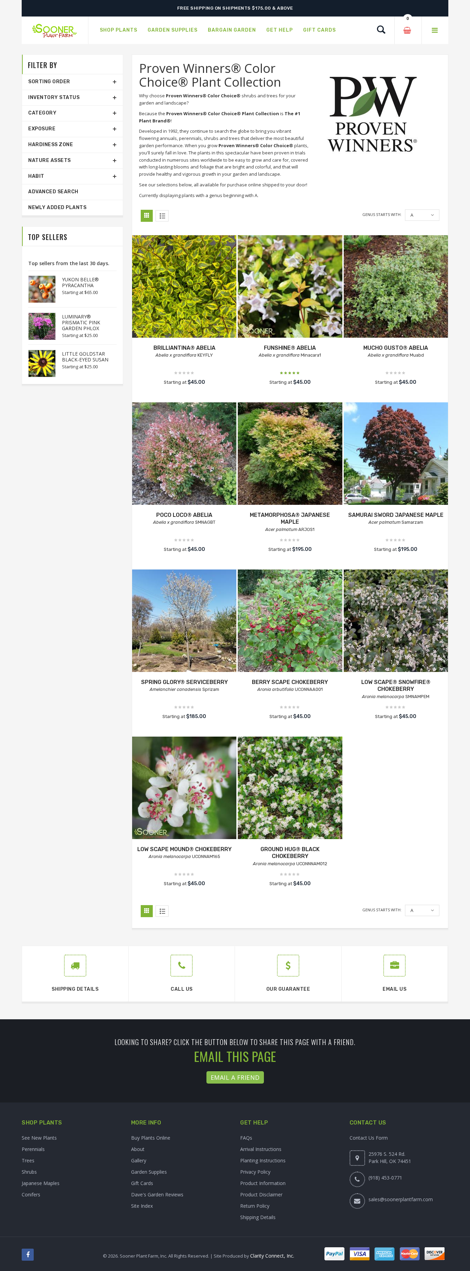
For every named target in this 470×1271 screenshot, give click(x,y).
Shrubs (29, 1172)
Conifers (31, 1194)
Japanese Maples (41, 1183)
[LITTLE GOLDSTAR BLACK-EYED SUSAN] (38, 363)
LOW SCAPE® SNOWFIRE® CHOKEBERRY (395, 686)
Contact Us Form (369, 1137)
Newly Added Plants (57, 207)
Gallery (138, 1160)
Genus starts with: (382, 214)
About (138, 1149)
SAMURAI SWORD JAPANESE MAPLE (396, 515)
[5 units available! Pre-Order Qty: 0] (290, 287)
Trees (28, 1160)
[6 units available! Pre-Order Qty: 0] (290, 454)
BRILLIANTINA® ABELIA (184, 348)
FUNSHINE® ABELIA (290, 348)
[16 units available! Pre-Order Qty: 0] (184, 287)
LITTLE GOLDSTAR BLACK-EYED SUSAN (85, 356)
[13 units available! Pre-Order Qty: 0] (184, 454)
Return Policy (254, 1206)
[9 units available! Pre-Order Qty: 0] (396, 454)
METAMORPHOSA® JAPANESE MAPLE (290, 518)
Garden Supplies (149, 1172)
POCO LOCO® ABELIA (184, 515)
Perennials (33, 1149)
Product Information (263, 1183)
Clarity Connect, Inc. (272, 1255)
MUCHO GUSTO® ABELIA (395, 348)
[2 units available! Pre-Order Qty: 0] (184, 621)
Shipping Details (258, 1217)
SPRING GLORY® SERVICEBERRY (184, 682)
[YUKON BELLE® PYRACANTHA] (38, 289)
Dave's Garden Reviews (157, 1194)
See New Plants (39, 1137)
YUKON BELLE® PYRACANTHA (80, 282)
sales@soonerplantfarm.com (400, 1199)
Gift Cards (142, 1183)
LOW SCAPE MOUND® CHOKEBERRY (184, 849)
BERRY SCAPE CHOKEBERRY (290, 682)
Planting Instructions (263, 1160)
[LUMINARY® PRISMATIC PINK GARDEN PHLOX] (38, 326)
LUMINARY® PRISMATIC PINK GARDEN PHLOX (81, 322)
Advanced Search (53, 192)
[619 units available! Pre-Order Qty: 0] (290, 788)
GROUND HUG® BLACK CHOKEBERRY (290, 853)
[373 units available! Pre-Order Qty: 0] (396, 287)
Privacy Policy (255, 1172)
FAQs (246, 1137)
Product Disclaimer (261, 1194)
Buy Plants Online (150, 1137)
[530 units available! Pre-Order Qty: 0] (184, 788)
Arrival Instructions (260, 1149)
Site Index (142, 1206)
